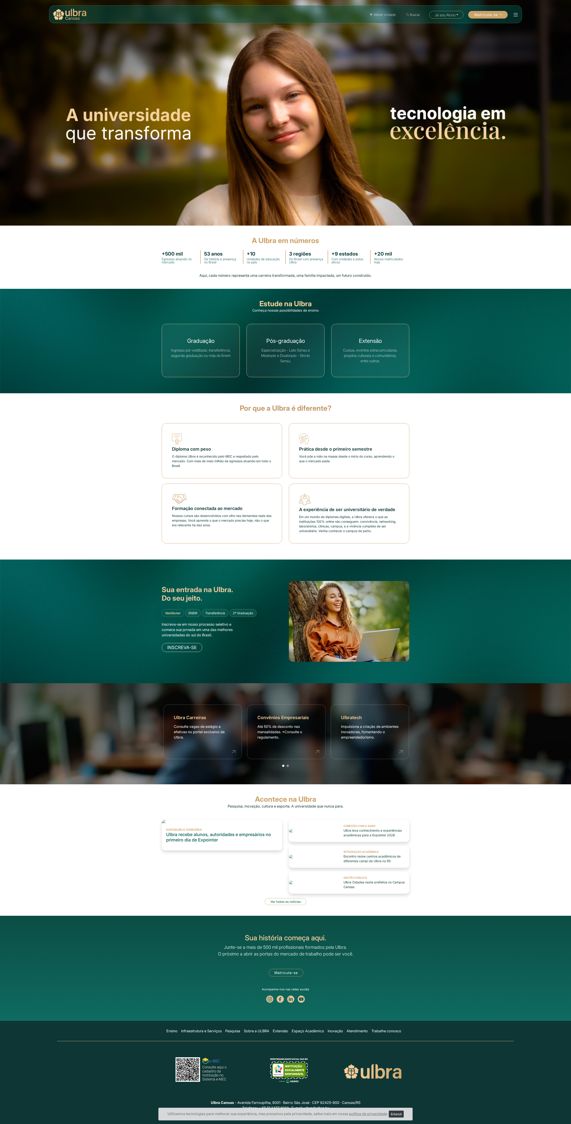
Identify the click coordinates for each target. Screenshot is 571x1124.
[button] (514, 15)
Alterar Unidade (385, 15)
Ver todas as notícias (285, 901)
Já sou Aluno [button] (445, 15)
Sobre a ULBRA (256, 1031)
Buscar (415, 15)
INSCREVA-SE (182, 647)
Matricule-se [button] (486, 14)
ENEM (192, 613)
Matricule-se (286, 972)
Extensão (280, 1031)
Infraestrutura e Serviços (201, 1031)
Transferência (215, 613)
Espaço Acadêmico (308, 1031)
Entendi (396, 1114)
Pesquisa (232, 1031)
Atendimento (357, 1031)
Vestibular (173, 613)
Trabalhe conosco (386, 1031)
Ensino (172, 1031)
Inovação (335, 1031)
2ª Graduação (243, 613)
